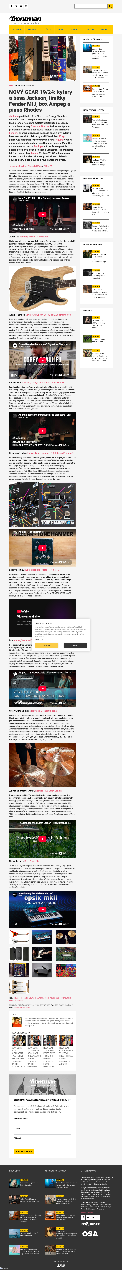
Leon (11, 85)
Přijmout (47, 645)
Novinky (17, 29)
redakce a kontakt (87, 1213)
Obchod (105, 29)
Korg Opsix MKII (32, 861)
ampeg (58, 998)
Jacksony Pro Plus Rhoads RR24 (25, 166)
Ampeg (34, 153)
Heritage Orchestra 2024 (44, 711)
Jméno (17, 1128)
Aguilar (60, 139)
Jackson (14, 116)
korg (64, 998)
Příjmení (17, 1138)
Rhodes (12, 1000)
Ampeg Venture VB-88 (24, 640)
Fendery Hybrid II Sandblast (34, 236)
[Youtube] (21, 6)
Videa (61, 29)
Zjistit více (39, 639)
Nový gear (18, 998)
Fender (25, 998)
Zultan (68, 998)
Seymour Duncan (40, 126)
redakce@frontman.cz (21, 1007)
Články (47, 29)
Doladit (75, 645)
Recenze (32, 29)
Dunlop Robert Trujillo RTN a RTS (41, 570)
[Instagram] (26, 6)
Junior (73, 29)
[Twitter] (16, 6)
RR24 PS (48, 166)
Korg (62, 136)
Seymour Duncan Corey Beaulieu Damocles (48, 315)
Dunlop (52, 998)
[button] (19, 937)
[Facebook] (11, 6)
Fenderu (13, 133)
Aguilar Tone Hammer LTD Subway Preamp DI (50, 453)
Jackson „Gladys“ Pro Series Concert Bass (42, 382)
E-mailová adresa (21, 1118)
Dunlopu (38, 146)
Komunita (89, 29)
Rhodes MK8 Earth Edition (48, 790)
